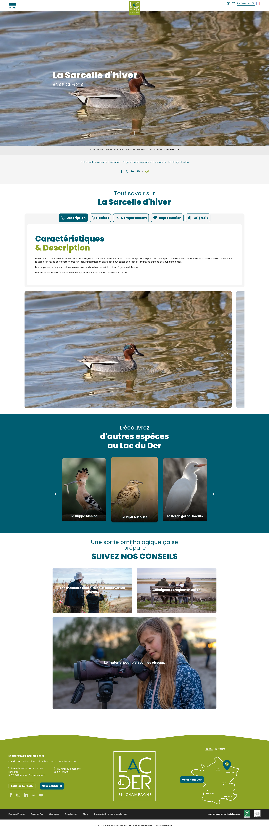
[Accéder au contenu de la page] (134, 133)
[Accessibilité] (228, 3)
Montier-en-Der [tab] (68, 761)
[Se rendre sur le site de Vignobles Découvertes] (247, 814)
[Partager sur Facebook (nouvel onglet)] (121, 172)
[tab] (73, 217)
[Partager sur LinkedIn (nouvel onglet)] (132, 172)
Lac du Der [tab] (14, 761)
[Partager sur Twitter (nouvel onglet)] (127, 172)
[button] (246, 4)
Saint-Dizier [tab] (29, 761)
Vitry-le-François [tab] (47, 761)
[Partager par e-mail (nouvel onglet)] (138, 172)
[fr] (258, 3)
